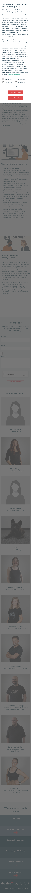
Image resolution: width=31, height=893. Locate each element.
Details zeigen (15, 87)
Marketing (21, 82)
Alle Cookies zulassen (15, 92)
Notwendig (8, 79)
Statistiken (8, 82)
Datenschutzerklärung (14, 74)
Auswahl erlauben (15, 97)
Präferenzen (22, 79)
